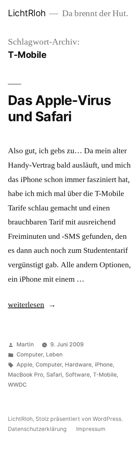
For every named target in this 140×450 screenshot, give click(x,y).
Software (77, 374)
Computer (30, 354)
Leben (54, 354)
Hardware (78, 364)
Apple (24, 364)
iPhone (104, 364)
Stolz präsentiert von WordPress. (79, 418)
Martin (25, 344)
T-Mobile (105, 374)
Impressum (91, 429)
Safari (54, 374)
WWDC (17, 384)
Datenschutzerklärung (37, 429)
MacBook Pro (25, 374)
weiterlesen (26, 305)
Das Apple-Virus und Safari (59, 108)
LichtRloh (27, 13)
